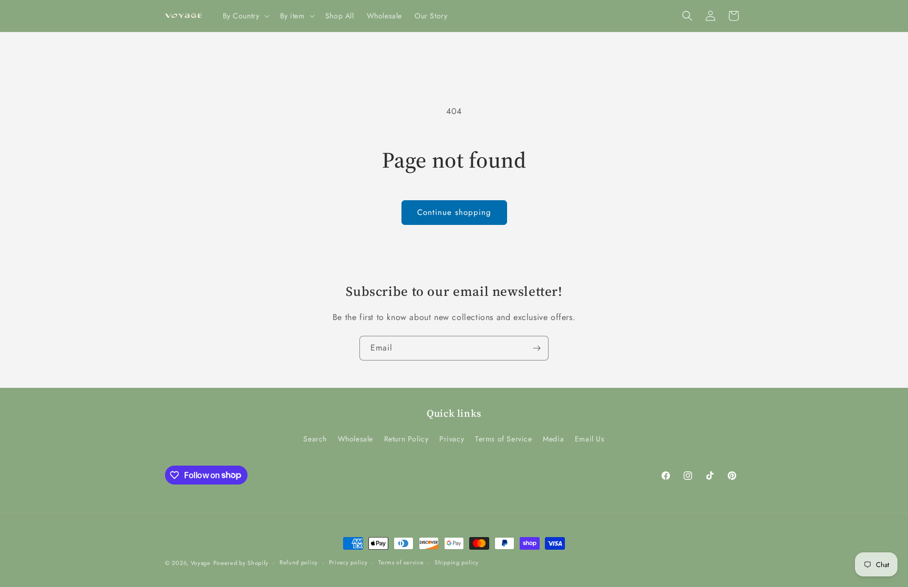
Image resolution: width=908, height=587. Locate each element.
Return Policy (406, 439)
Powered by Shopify (241, 563)
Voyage (201, 563)
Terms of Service (503, 439)
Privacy (451, 439)
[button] (245, 16)
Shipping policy (457, 562)
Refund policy (299, 562)
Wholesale (355, 439)
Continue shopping (454, 212)
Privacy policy (348, 562)
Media (553, 439)
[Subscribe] (536, 348)
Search (315, 439)
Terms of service (401, 562)
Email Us (590, 439)
